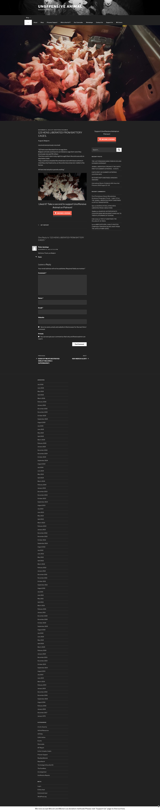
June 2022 (41, 553)
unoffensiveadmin (61, 130)
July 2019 (40, 674)
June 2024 (41, 471)
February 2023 (42, 526)
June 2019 (41, 678)
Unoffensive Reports (44, 775)
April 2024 (41, 478)
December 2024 (42, 450)
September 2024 (43, 460)
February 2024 (42, 484)
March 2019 (41, 681)
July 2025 (40, 426)
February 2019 (42, 685)
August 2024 (41, 464)
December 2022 (42, 533)
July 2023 (40, 509)
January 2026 (42, 405)
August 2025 (41, 422)
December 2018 (42, 692)
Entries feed (41, 789)
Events (40, 741)
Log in (39, 786)
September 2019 (43, 667)
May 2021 (41, 598)
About (35, 22)
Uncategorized (42, 772)
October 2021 (42, 581)
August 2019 (41, 671)
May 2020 (41, 640)
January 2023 (42, 529)
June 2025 (41, 429)
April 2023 (41, 519)
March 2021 (41, 605)
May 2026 (41, 391)
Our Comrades (78, 22)
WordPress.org (42, 796)
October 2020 (42, 623)
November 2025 (43, 412)
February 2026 (42, 401)
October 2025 (42, 415)
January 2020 (42, 654)
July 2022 (40, 550)
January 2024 (42, 488)
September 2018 (43, 699)
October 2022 (42, 540)
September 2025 (43, 419)
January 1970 (42, 716)
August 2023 (41, 505)
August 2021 (41, 588)
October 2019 (42, 664)
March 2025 (41, 439)
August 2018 (41, 702)
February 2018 (42, 706)
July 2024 (40, 467)
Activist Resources (43, 730)
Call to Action (41, 737)
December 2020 (43, 616)
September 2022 (43, 543)
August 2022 (41, 547)
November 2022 (42, 536)
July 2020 (40, 633)
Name (40, 298)
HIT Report (45, 225)
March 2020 (41, 647)
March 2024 (41, 481)
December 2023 (42, 491)
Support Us (109, 22)
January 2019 (42, 688)
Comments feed (42, 793)
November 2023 (43, 495)
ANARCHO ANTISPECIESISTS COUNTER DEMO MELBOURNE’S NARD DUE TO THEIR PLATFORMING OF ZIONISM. (106, 213)
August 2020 (41, 629)
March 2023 (41, 522)
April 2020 (41, 643)
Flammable (41, 744)
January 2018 (42, 709)
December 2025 (42, 408)
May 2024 (41, 474)
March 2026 (41, 398)
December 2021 (42, 574)
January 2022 (42, 571)
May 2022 (41, 557)
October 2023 (42, 498)
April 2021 (41, 602)
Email (40, 308)
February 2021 (42, 609)
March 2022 (41, 564)
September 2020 (43, 626)
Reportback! (41, 761)
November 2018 (42, 695)
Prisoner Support (52, 22)
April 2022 (41, 560)
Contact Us (99, 22)
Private (40, 334)
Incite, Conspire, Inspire (44, 751)
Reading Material (43, 758)
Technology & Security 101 (45, 765)
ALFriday (40, 734)
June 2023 (41, 512)
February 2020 (42, 650)
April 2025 (41, 436)
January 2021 (42, 612)
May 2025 (41, 433)
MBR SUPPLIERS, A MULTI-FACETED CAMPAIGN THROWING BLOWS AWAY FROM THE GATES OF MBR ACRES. (106, 226)
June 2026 (41, 388)
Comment (42, 273)
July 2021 (40, 592)
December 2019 (42, 657)
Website (41, 317)
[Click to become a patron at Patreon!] (62, 216)
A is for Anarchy (42, 727)
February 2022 (42, 567)
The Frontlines (42, 768)
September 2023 (43, 502)
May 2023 (41, 515)
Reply (40, 257)
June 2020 (41, 636)
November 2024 (43, 453)
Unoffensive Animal (60, 6)
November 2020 (43, 619)
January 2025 (42, 446)
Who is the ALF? (66, 22)
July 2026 (40, 384)
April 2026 (41, 395)
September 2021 (43, 585)
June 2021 (41, 595)
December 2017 (42, 712)
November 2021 (42, 578)
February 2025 (42, 443)
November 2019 (42, 661)
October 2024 (42, 457)
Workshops (89, 22)
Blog (27, 17)
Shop (42, 22)
